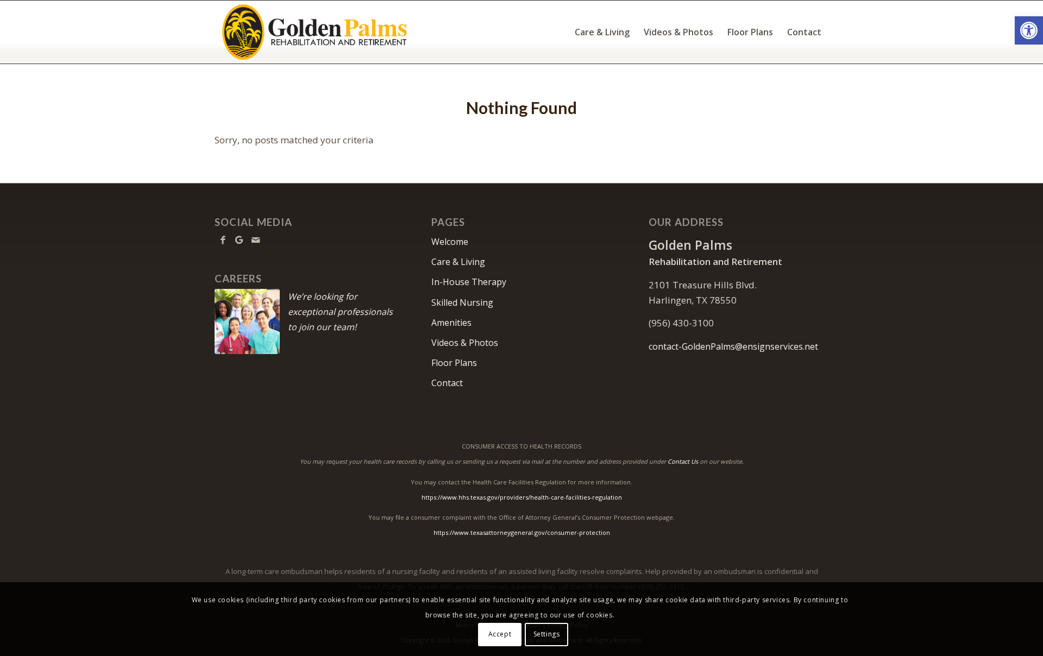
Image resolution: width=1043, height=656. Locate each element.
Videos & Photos (464, 343)
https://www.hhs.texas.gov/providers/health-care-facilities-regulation (522, 497)
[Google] (239, 240)
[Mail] (255, 240)
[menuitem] (602, 32)
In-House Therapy (468, 282)
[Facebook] (223, 240)
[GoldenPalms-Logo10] (314, 32)
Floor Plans (454, 363)
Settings (546, 634)
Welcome (449, 242)
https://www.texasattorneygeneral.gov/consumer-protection (521, 532)
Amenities (451, 323)
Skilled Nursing (462, 302)
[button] (1029, 30)
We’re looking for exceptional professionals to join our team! (340, 312)
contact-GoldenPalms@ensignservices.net (733, 346)
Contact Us (683, 461)
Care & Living (458, 262)
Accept (500, 634)
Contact (447, 383)
